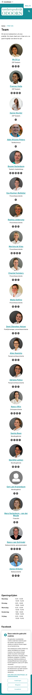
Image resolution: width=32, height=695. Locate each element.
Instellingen (17, 680)
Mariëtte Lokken (16, 460)
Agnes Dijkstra (16, 569)
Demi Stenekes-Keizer (16, 326)
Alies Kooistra (16, 353)
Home (3, 26)
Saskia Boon (16, 433)
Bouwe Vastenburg (16, 166)
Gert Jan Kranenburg (16, 487)
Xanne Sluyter (16, 113)
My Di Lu (16, 59)
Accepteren (17, 689)
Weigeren (18, 685)
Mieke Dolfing (16, 300)
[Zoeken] (29, 11)
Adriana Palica (16, 380)
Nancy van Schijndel (16, 542)
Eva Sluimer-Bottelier (16, 193)
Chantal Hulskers (16, 273)
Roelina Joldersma (16, 220)
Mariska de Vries (16, 246)
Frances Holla (16, 86)
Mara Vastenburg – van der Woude (16, 514)
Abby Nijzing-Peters (16, 140)
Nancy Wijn (16, 407)
